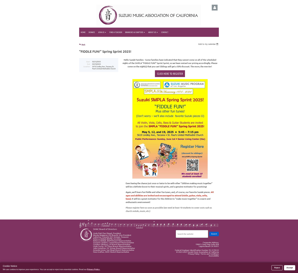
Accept (289, 268)
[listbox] (208, 44)
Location (86, 66)
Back (83, 44)
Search (214, 234)
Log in (215, 7)
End (88, 64)
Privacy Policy (93, 269)
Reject (277, 268)
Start (88, 61)
